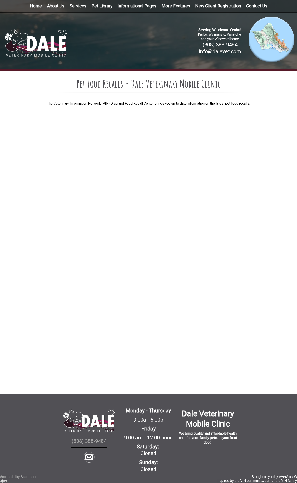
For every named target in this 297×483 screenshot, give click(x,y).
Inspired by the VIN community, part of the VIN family (257, 481)
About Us (55, 6)
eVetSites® (288, 477)
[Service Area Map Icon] (271, 39)
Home (36, 6)
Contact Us (256, 6)
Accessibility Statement (18, 477)
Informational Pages (137, 6)
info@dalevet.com (220, 51)
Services (78, 6)
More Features (176, 6)
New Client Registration (218, 6)
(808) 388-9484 (219, 45)
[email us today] (89, 457)
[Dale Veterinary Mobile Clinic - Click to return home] (35, 42)
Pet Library (102, 6)
